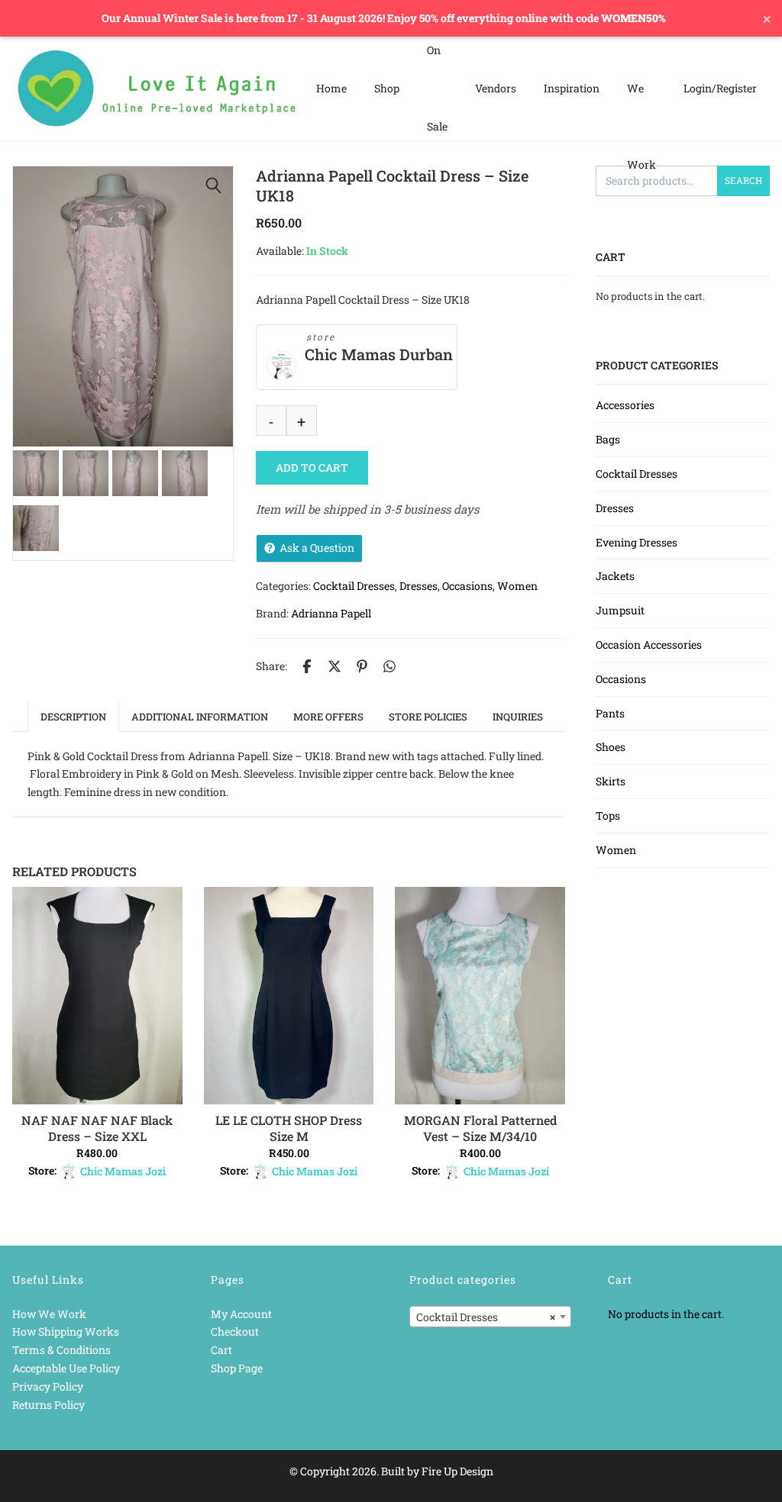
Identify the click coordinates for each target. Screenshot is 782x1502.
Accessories (625, 405)
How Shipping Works (65, 1331)
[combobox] (490, 1316)
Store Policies (428, 717)
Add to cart (312, 467)
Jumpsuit (620, 610)
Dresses (418, 586)
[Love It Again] (157, 89)
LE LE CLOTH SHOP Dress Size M (288, 1128)
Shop (386, 88)
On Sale (437, 88)
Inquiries (518, 717)
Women (517, 586)
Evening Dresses (636, 542)
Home (331, 88)
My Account (241, 1314)
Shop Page (237, 1368)
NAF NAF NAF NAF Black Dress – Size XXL (97, 1128)
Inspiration (571, 88)
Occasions (467, 586)
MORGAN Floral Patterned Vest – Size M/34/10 (480, 1128)
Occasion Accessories (649, 644)
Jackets (615, 576)
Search (743, 180)
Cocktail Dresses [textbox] (485, 1317)
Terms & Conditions (61, 1349)
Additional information (199, 717)
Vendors (495, 88)
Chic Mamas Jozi (123, 1171)
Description (73, 717)
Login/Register (720, 88)
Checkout (235, 1331)
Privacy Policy (47, 1386)
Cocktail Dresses (354, 586)
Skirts (610, 781)
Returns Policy (48, 1404)
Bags (608, 439)
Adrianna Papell (331, 613)
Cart (221, 1349)
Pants (610, 713)
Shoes (610, 747)
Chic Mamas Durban (379, 354)
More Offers (328, 717)
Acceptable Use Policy (66, 1368)
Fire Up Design (457, 1471)
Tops (608, 815)
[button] (213, 185)
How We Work (49, 1314)
